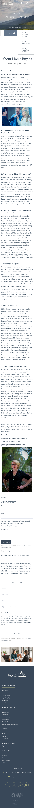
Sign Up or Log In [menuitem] (6, 758)
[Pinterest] (26, 784)
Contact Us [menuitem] (4, 755)
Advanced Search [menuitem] (6, 695)
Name (3, 506)
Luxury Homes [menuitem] (5, 693)
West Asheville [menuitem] (5, 722)
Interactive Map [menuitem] (5, 703)
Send (17, 634)
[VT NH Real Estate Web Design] (17, 795)
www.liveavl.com (12, 71)
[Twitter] (20, 784)
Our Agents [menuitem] (4, 734)
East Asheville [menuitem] (5, 714)
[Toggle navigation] (31, 3)
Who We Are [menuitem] (5, 738)
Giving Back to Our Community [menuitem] (9, 743)
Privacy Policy (27, 545)
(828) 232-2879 (27, 3)
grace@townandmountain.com (13, 445)
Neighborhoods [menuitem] (5, 700)
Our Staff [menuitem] (4, 736)
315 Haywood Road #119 (18, 773)
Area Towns (26, 43)
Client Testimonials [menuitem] (6, 741)
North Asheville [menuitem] (5, 712)
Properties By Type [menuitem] (6, 698)
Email (2, 513)
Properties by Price (25, 51)
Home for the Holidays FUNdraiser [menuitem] (10, 724)
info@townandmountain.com (18, 777)
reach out (15, 427)
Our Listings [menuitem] (5, 690)
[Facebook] (7, 784)
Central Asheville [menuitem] (6, 717)
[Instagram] (14, 784)
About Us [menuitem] (4, 762)
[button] (10, 33)
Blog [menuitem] (3, 746)
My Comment (5, 529)
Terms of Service (4, 547)
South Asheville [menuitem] (5, 719)
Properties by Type (25, 35)
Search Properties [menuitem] (6, 760)
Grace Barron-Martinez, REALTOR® (17, 74)
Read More (5, 435)
